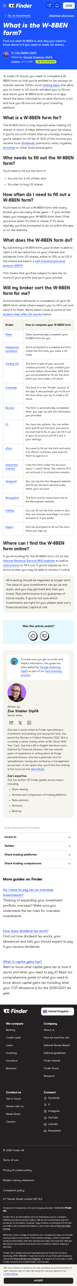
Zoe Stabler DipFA (23, 711)
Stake (8, 334)
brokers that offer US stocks (22, 314)
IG (6, 424)
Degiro (9, 527)
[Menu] (4, 5)
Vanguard (10, 481)
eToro (8, 448)
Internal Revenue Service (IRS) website (29, 560)
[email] (11, 723)
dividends (28, 143)
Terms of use (10, 1160)
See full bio (37, 769)
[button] (38, 837)
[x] (20, 723)
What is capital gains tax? (22, 962)
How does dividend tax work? (25, 931)
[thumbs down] (44, 635)
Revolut (9, 408)
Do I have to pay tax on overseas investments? (28, 892)
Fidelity (9, 510)
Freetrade (11, 387)
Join (69, 6)
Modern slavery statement (18, 1180)
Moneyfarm (12, 498)
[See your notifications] (57, 5)
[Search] (49, 5)
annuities (9, 147)
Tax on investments (19, 15)
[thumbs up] (32, 635)
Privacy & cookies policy (17, 1170)
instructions (11, 565)
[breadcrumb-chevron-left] (5, 15)
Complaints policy (13, 1190)
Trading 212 (12, 364)
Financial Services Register (27, 1259)
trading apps (51, 85)
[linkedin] (29, 723)
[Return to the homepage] (20, 5)
